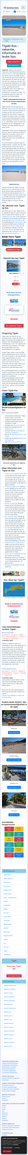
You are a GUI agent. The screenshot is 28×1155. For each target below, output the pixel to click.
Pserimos (8, 189)
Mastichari (7, 932)
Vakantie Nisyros (9, 1023)
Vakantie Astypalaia (9, 989)
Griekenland (6, 39)
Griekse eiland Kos (7, 74)
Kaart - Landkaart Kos (10, 897)
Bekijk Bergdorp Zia (14, 787)
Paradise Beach (8, 935)
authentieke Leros (17, 231)
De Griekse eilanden (8, 1085)
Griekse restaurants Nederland (11, 1125)
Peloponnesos (6, 1096)
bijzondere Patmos (7, 229)
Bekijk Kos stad (14, 815)
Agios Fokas (7, 875)
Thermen (6, 947)
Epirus (4, 1098)
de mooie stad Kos (19, 425)
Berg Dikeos (7, 886)
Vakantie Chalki (8, 993)
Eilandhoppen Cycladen (9, 1067)
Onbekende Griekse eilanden (10, 1089)
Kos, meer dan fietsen (11, 516)
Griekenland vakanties (8, 1069)
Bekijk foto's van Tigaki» (14, 249)
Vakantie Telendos (9, 1042)
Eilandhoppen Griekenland (10, 1065)
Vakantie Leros (8, 1016)
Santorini (4, 1115)
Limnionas (7, 920)
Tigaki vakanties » (14, 62)
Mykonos (4, 1113)
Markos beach (8, 924)
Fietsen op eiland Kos (11, 503)
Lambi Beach (7, 916)
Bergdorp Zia (7, 890)
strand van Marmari (16, 442)
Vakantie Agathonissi (10, 985)
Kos (22, 39)
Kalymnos (21, 193)
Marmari (6, 928)
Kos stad (6, 913)
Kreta (3, 1109)
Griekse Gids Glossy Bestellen (11, 1078)
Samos (4, 1118)
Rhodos (4, 1116)
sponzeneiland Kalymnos (11, 233)
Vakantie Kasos (8, 1004)
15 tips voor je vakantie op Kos (14, 473)
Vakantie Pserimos (9, 1031)
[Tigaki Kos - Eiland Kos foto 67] (20, 242)
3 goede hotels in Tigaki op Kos (14, 542)
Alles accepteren (7, 1151)
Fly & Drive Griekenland (9, 1070)
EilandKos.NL (9, 565)
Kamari (6, 901)
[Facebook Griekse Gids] (23, 11)
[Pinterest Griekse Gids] (25, 11)
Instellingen (17, 1147)
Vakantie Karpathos (9, 1000)
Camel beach (7, 894)
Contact (4, 1135)
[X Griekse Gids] (18, 11)
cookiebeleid (15, 1144)
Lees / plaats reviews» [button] (14, 976)
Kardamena (7, 905)
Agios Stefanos (8, 878)
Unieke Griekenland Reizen (10, 1063)
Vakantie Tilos (8, 1046)
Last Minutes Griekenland (9, 1072)
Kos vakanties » (14, 65)
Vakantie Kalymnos (9, 997)
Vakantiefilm (7, 954)
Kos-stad (13, 108)
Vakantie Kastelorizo (10, 1008)
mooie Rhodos (11, 226)
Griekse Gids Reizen (16, 220)
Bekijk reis (16, 283)
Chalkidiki (5, 1100)
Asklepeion (7, 882)
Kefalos (6, 909)
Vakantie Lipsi (8, 1019)
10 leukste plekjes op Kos (12, 486)
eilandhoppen (19, 222)
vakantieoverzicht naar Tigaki (10, 216)
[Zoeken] (15, 11)
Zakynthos (5, 1120)
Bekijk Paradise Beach (14, 760)
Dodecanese (15, 39)
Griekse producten (7, 1129)
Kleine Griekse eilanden (9, 1091)
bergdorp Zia (9, 429)
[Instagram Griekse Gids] (21, 11)
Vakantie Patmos (9, 1027)
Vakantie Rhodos (9, 1035)
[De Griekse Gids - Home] (11, 7)
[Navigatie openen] (23, 7)
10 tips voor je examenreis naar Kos (15, 553)
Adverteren (5, 1080)
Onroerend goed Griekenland (10, 1127)
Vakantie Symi (8, 1038)
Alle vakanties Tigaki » (14, 326)
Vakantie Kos (7, 1012)
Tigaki (5, 951)
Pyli (5, 943)
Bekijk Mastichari (14, 732)
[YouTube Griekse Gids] (19, 11)
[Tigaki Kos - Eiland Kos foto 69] (8, 242)
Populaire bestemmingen (9, 1087)
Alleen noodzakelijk (7, 1147)
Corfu (4, 1107)
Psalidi (5, 939)
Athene (4, 1105)
